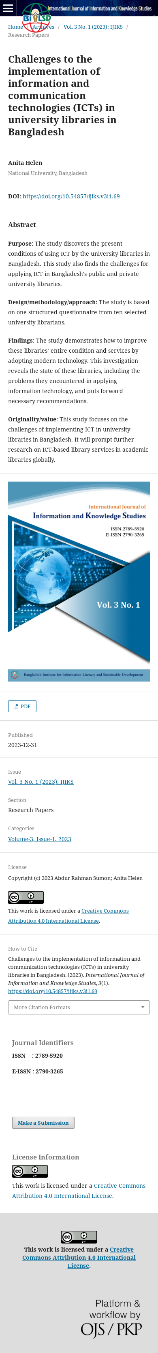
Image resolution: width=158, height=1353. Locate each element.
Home (15, 26)
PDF (25, 706)
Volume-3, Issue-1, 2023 (39, 839)
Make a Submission (43, 1122)
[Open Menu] (8, 8)
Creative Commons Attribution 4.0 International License (79, 1257)
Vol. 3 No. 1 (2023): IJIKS (93, 26)
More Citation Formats (42, 1007)
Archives (43, 26)
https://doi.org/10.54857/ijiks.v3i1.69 (71, 196)
